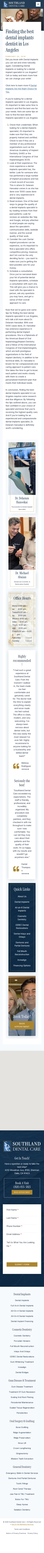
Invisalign (22, 960)
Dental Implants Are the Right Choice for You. (21, 88)
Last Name (12, 1218)
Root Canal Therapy (22, 1489)
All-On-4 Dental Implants (22, 1311)
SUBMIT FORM (22, 1264)
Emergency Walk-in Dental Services (22, 1473)
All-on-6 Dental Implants (22, 909)
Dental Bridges (22, 1372)
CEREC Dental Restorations (22, 926)
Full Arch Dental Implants (22, 1305)
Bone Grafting (22, 1427)
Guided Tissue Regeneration (22, 1408)
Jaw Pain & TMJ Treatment (22, 1494)
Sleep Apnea (22, 1504)
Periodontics (22, 1413)
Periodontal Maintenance (22, 1402)
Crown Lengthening (22, 1448)
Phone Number (14, 1226)
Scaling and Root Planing (22, 1397)
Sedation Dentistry (22, 1510)
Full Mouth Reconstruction (22, 953)
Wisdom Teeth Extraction (22, 1459)
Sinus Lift (22, 1443)
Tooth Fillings (22, 1483)
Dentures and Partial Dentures (22, 944)
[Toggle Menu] (38, 4)
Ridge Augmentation (22, 1432)
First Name (12, 1210)
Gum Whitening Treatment (22, 1362)
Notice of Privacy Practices (16, 1533)
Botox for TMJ (22, 1499)
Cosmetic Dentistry (22, 918)
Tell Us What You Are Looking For (20, 1244)
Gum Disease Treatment (22, 1387)
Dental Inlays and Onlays (22, 935)
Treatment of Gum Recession (22, 1392)
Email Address (14, 1234)
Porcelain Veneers (22, 1341)
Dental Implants (22, 902)
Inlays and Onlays (22, 1351)
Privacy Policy (33, 1533)
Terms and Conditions (22, 1529)
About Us (22, 896)
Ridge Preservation (22, 1438)
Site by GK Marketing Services (23, 1524)
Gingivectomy (22, 1453)
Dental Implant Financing (22, 1321)
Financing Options (22, 965)
